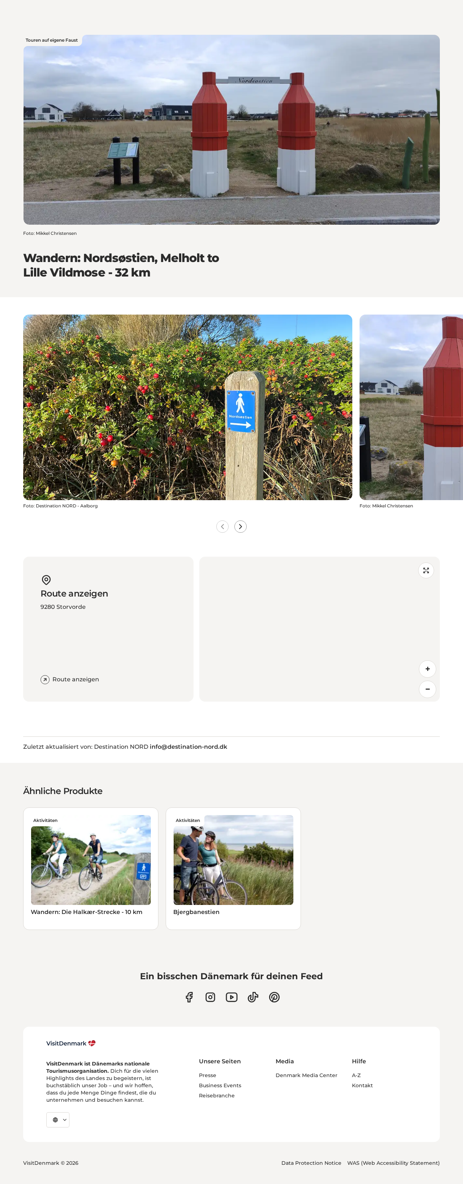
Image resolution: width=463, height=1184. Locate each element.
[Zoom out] (427, 689)
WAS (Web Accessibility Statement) (393, 1163)
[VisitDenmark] (71, 1043)
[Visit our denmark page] (189, 997)
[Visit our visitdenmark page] (231, 997)
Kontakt (362, 1085)
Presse (207, 1075)
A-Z (356, 1075)
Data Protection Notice (311, 1163)
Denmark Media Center (306, 1075)
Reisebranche (217, 1095)
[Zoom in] (427, 669)
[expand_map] (426, 570)
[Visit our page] (210, 997)
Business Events (220, 1085)
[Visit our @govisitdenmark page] (253, 997)
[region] (319, 629)
